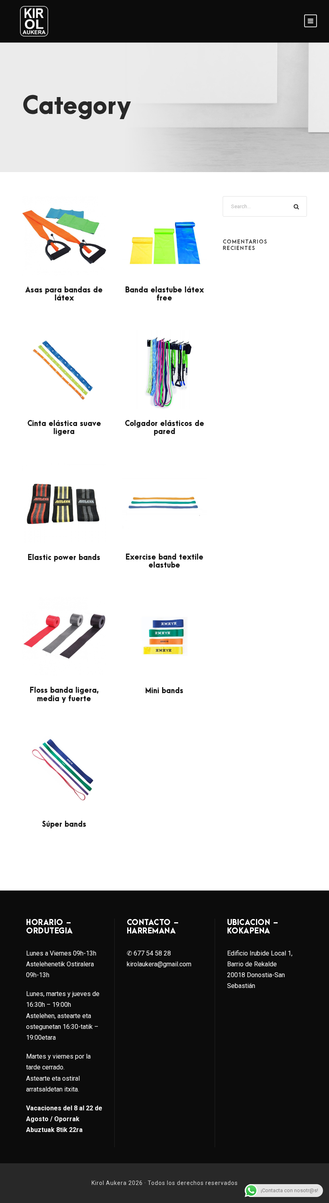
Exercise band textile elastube (164, 561)
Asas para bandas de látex (64, 294)
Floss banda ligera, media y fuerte (64, 694)
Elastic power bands (64, 558)
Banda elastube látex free (164, 294)
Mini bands (164, 691)
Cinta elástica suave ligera (64, 428)
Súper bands (64, 824)
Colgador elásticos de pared (164, 428)
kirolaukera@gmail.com (159, 964)
